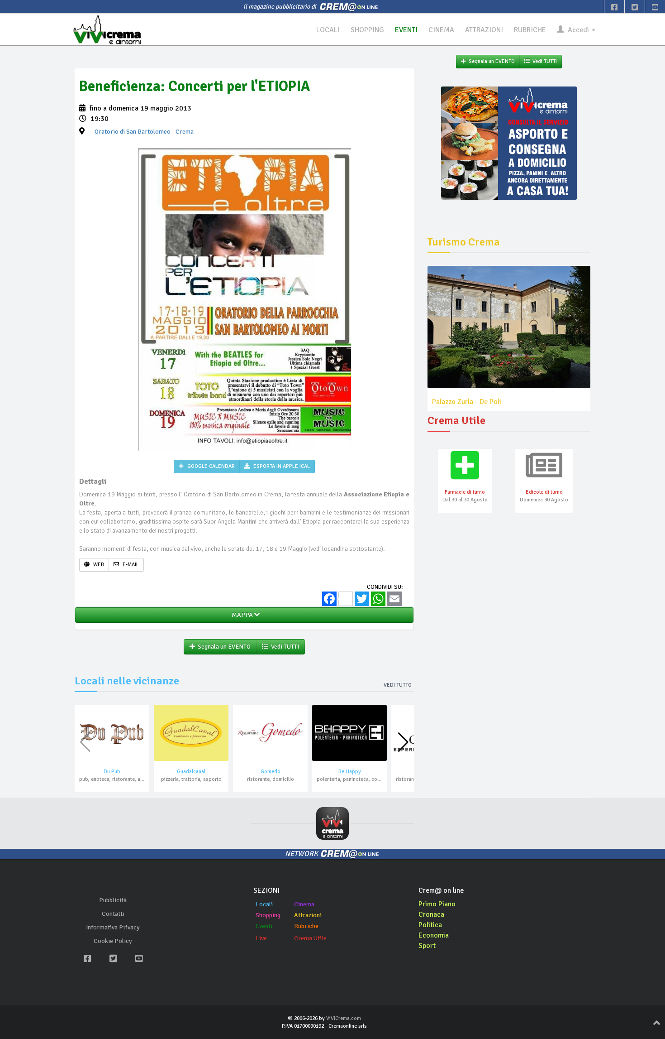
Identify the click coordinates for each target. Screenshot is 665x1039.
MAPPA (241, 615)
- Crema (144, 131)
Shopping (268, 915)
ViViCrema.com (343, 1018)
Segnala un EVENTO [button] (223, 646)
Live (261, 938)
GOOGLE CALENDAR (210, 466)
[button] (403, 742)
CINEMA (441, 29)
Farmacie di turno (465, 492)
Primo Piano (437, 904)
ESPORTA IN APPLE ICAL (281, 466)
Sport (427, 945)
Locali (264, 904)
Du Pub (112, 771)
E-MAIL (130, 564)
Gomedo (270, 771)
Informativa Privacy (113, 927)
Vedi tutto (398, 685)
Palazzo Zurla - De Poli (466, 401)
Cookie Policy (113, 941)
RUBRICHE (530, 29)
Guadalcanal (191, 771)
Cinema (304, 904)
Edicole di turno (544, 492)
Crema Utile (310, 938)
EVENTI (406, 29)
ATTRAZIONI (484, 29)
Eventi (264, 926)
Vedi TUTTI (283, 646)
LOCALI (328, 29)
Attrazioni (308, 915)
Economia (433, 935)
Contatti (113, 914)
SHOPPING (367, 29)
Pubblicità (113, 900)
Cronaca (431, 914)
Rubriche (306, 926)
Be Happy (349, 771)
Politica (430, 924)
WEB (98, 564)
